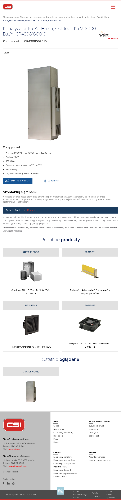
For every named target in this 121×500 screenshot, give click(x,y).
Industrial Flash (60, 467)
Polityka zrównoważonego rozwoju (80, 494)
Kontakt (31, 210)
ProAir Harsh (103, 17)
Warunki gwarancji (97, 457)
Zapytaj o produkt (20, 181)
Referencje (58, 436)
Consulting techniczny (63, 432)
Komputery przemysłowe (64, 460)
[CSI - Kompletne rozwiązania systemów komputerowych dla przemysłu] (14, 424)
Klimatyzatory (88, 17)
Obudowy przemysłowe (32, 17)
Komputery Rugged (62, 470)
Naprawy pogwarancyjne (100, 460)
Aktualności (58, 429)
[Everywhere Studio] (60, 494)
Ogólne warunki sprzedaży (111, 494)
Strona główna (10, 17)
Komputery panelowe (62, 457)
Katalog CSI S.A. (60, 476)
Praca (55, 439)
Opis (8, 210)
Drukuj (7, 53)
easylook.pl (94, 436)
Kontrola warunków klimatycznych (63, 17)
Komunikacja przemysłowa (65, 473)
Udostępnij (54, 181)
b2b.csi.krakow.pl (96, 426)
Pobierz (19, 210)
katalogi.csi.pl (94, 432)
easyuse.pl (93, 429)
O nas (56, 426)
